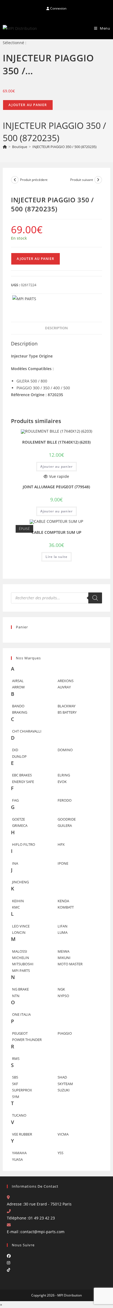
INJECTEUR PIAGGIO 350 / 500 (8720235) (64, 146)
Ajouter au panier (28, 105)
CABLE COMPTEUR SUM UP (56, 532)
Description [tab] (56, 328)
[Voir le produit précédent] (15, 180)
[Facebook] (9, 1255)
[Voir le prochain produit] (98, 180)
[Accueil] (5, 146)
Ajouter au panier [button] (56, 466)
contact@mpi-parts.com (42, 1231)
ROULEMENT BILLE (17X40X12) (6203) (56, 442)
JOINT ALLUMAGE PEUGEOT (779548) (56, 486)
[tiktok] (8, 1269)
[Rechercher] (95, 597)
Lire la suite (56, 556)
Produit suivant (81, 179)
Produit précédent (33, 179)
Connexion (57, 8)
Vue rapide (58, 476)
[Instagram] (8, 1262)
